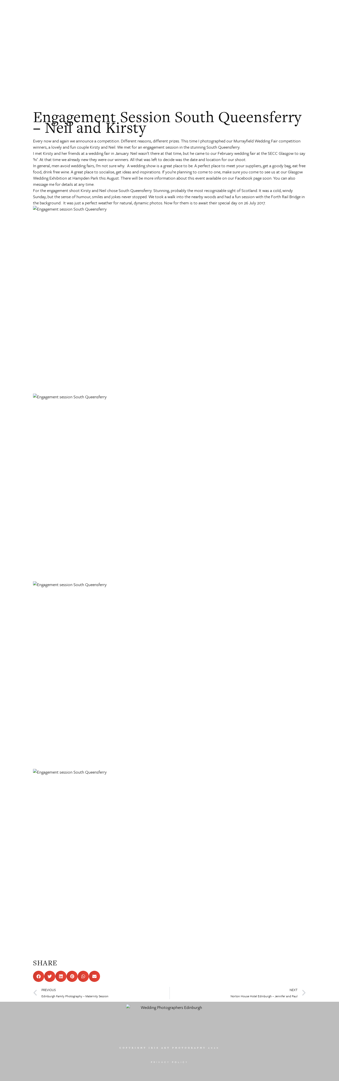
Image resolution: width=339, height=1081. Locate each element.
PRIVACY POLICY (169, 1062)
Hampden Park (85, 178)
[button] (38, 976)
